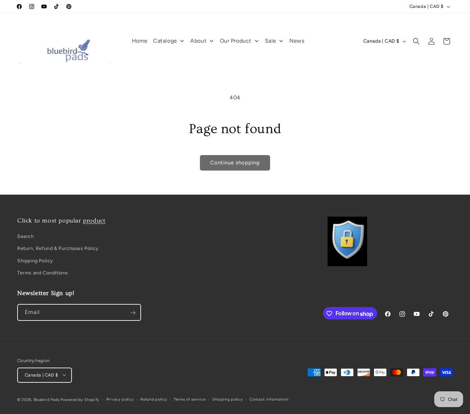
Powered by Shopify (80, 399)
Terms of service (189, 399)
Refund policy (153, 399)
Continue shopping (235, 163)
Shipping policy (227, 399)
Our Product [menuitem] (236, 40)
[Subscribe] (132, 312)
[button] (416, 41)
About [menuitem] (198, 40)
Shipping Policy (35, 261)
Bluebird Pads (47, 399)
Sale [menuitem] (270, 40)
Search (25, 237)
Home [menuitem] (140, 40)
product (94, 220)
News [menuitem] (296, 40)
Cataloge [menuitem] (165, 40)
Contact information (268, 399)
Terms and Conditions (42, 273)
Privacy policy (120, 399)
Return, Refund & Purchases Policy (57, 249)
